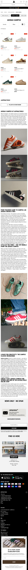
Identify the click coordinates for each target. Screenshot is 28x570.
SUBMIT (14, 562)
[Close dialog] (25, 538)
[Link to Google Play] (17, 477)
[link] (14, 2)
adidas (23, 213)
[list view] (24, 24)
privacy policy (20, 430)
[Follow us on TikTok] (26, 507)
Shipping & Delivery (5, 524)
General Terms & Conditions (7, 509)
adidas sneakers (4, 358)
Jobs (2, 501)
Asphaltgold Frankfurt (6, 497)
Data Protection (4, 514)
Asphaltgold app (4, 527)
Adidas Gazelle (4, 535)
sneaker (6, 115)
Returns (2, 526)
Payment (3, 523)
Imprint (2, 515)
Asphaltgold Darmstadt (6, 498)
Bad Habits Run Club (5, 500)
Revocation (3, 511)
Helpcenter (3, 520)
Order (2, 521)
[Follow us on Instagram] (26, 492)
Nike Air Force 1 (4, 532)
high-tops (14, 220)
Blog (2, 503)
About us (3, 494)
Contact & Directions (6, 495)
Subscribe (14, 428)
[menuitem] (4, 24)
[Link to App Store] (6, 477)
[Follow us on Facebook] (26, 523)
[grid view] (22, 24)
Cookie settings (4, 512)
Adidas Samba (4, 533)
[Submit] (25, 4)
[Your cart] (26, 1)
